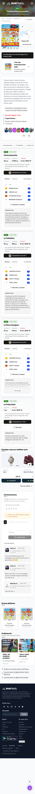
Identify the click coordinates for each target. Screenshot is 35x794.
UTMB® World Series (8, 734)
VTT (3, 729)
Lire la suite (17, 390)
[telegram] (19, 707)
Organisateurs (23, 729)
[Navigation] (3, 3)
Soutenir (22, 741)
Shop (20, 736)
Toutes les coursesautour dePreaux (16, 669)
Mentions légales (7, 748)
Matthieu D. (14, 583)
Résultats (19, 427)
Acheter (12, 481)
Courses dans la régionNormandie (16, 677)
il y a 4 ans (13, 552)
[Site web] (22, 26)
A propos (21, 724)
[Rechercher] (30, 782)
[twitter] (8, 707)
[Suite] (29, 465)
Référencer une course (25, 727)
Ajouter (30, 19)
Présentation (9, 210)
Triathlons (5, 727)
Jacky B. (13, 548)
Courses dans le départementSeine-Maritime (16, 673)
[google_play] (23, 707)
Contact (21, 722)
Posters (21, 734)
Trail (2, 18)
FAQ (17, 748)
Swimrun (5, 731)
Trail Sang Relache (24, 655)
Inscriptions (22, 731)
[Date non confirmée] (20, 659)
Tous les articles (25, 486)
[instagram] (11, 707)
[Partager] (29, 136)
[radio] (6, 508)
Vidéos (21, 738)
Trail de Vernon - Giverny (6, 656)
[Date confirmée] (3, 661)
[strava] (15, 707)
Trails (4, 724)
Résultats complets (18, 204)
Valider (24, 714)
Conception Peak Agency (11, 751)
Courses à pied (7, 722)
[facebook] (4, 707)
